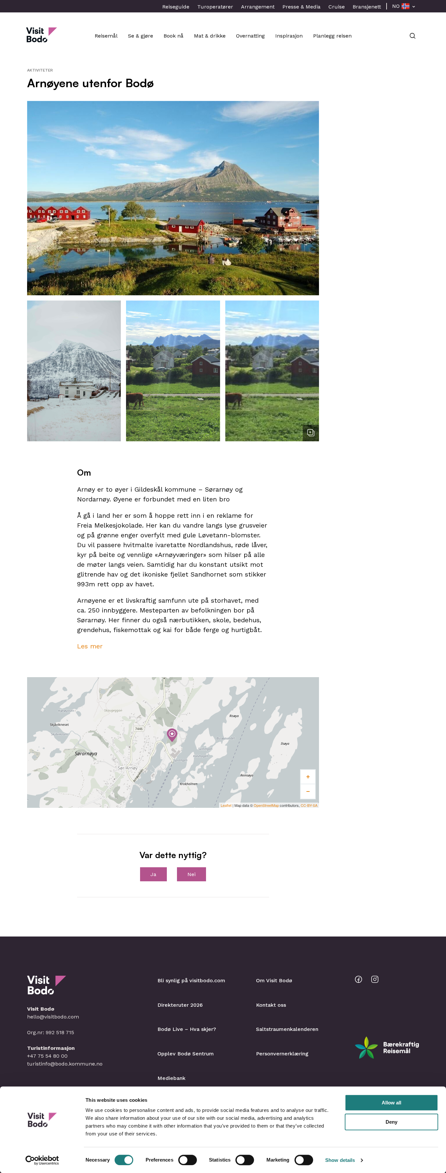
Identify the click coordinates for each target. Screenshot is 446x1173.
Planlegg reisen (332, 36)
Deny (391, 1122)
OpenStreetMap (266, 805)
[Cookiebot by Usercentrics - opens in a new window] (42, 1160)
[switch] (187, 1160)
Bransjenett (367, 7)
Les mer (90, 646)
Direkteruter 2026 (180, 1005)
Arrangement (258, 7)
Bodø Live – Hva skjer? (186, 1029)
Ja (153, 874)
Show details (340, 1160)
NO (396, 6)
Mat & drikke (210, 36)
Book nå (173, 36)
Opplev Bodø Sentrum (185, 1054)
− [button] (308, 791)
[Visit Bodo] (41, 39)
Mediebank (171, 1078)
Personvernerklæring (282, 1054)
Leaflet (226, 805)
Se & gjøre (140, 36)
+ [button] (308, 776)
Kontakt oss (271, 1005)
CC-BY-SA (309, 805)
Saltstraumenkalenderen (287, 1029)
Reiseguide (175, 7)
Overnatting (250, 36)
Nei (191, 874)
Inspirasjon (289, 36)
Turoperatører (215, 7)
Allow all (391, 1102)
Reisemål (106, 36)
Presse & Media (301, 7)
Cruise (336, 7)
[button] (173, 198)
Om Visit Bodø (274, 980)
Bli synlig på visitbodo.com (191, 980)
